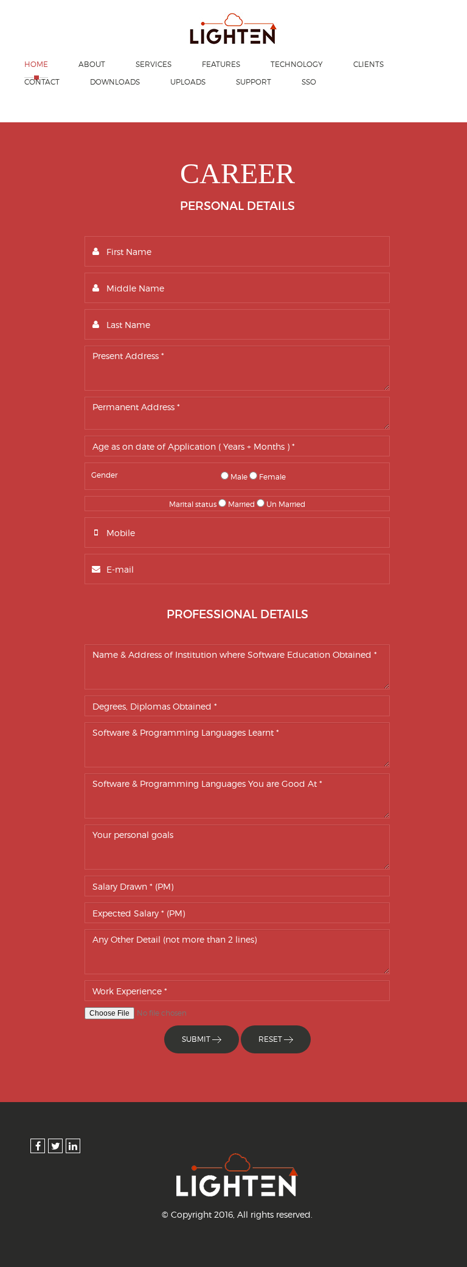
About (91, 64)
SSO (309, 82)
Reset (271, 1039)
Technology (297, 64)
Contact (42, 82)
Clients (368, 64)
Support (253, 82)
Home (36, 64)
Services (153, 64)
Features (221, 64)
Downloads (115, 82)
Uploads (188, 82)
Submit (197, 1039)
